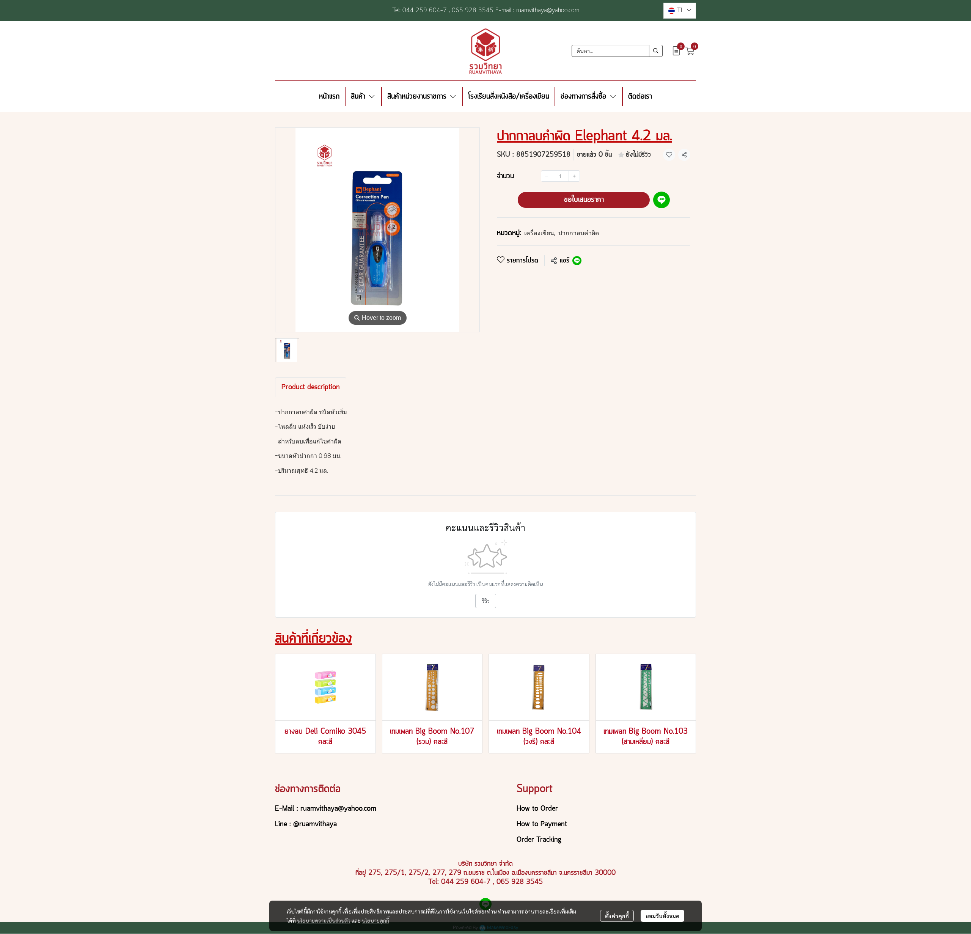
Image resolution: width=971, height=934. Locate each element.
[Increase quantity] (574, 176)
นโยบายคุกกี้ (375, 920)
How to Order (537, 809)
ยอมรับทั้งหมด (662, 915)
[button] (679, 11)
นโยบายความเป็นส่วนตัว (323, 920)
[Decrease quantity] (546, 176)
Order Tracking (539, 840)
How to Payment (542, 824)
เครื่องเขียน (539, 233)
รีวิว (486, 601)
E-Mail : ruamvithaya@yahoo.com (325, 809)
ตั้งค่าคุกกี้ (617, 915)
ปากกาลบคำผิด (578, 233)
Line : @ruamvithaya (306, 824)
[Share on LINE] (576, 260)
